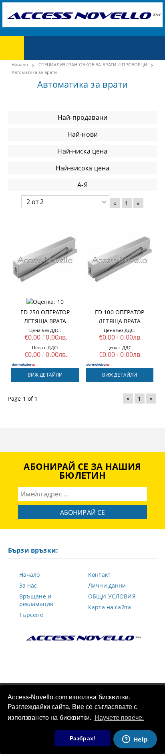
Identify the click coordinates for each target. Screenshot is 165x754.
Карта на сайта (109, 607)
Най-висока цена (82, 168)
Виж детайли (45, 374)
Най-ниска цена (82, 151)
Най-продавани (82, 117)
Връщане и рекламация (36, 600)
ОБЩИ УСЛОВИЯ (112, 596)
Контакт (99, 574)
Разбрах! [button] (82, 738)
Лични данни (107, 585)
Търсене (31, 615)
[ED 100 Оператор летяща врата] (119, 260)
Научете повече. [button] (119, 717)
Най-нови (82, 134)
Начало (29, 574)
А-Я (82, 184)
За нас (28, 585)
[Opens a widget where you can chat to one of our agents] (135, 740)
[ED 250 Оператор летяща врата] (45, 260)
